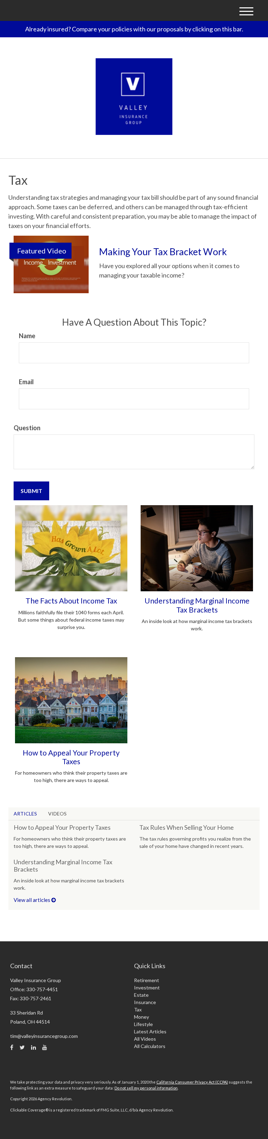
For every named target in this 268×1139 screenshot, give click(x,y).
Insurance (145, 1002)
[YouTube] (44, 1047)
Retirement (146, 980)
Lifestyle (143, 1024)
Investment (147, 987)
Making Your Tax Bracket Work (163, 251)
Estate (141, 995)
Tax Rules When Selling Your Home (186, 827)
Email (26, 382)
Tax (138, 1009)
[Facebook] (11, 1047)
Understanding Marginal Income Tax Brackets (197, 605)
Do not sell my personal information (146, 1088)
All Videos (145, 1039)
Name (27, 336)
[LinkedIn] (33, 1047)
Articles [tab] (25, 814)
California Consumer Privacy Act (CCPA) (192, 1082)
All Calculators (149, 1046)
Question (27, 428)
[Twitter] (22, 1047)
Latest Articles (150, 1031)
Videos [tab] (57, 814)
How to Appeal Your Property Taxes (71, 757)
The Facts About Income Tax (71, 600)
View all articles (32, 900)
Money (141, 1017)
